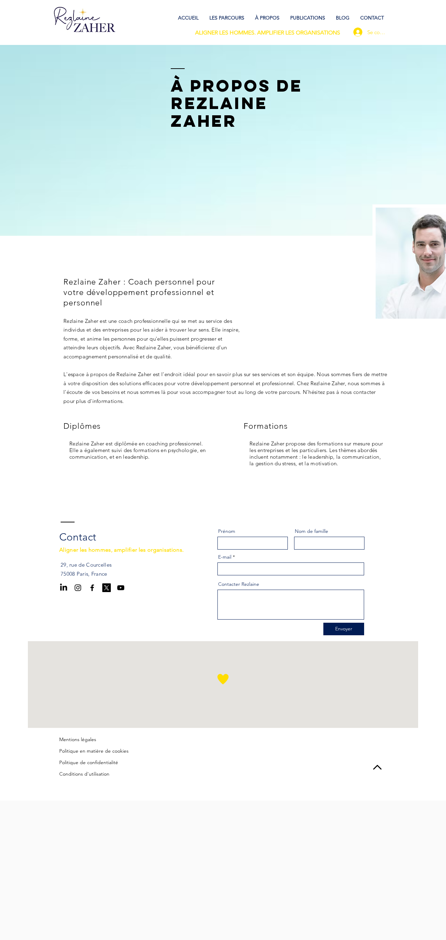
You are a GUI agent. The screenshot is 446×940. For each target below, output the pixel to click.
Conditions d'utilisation (84, 774)
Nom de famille (311, 531)
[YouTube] (120, 587)
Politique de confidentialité (88, 762)
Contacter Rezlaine (238, 584)
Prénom (226, 531)
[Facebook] (92, 587)
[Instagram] (78, 587)
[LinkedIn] (63, 587)
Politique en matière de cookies (94, 751)
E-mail (224, 556)
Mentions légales (77, 739)
